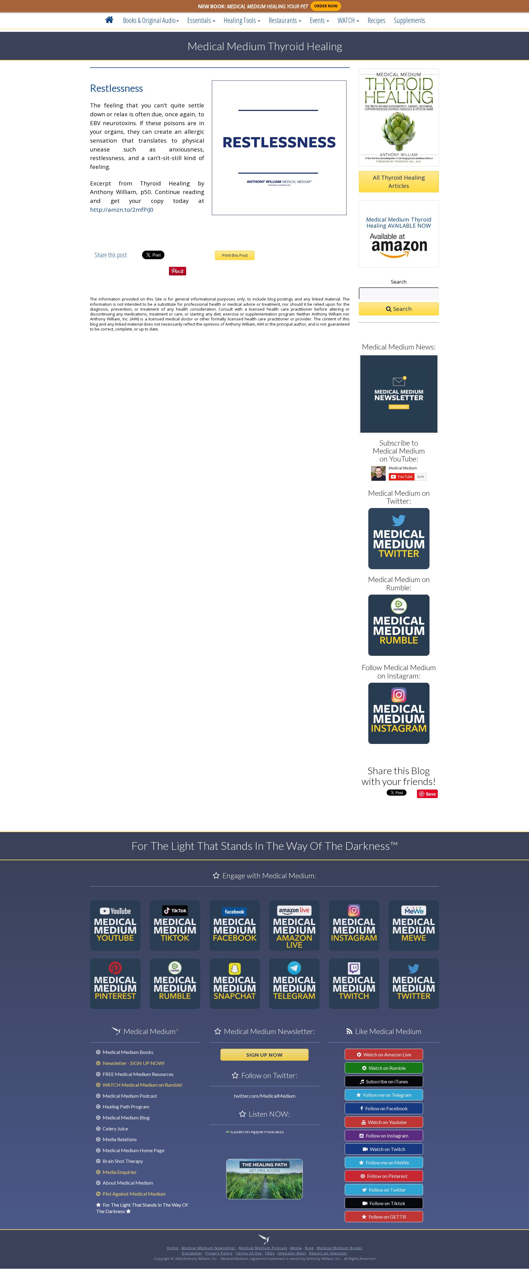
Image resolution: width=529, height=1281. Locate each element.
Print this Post (235, 255)
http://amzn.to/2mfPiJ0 (121, 209)
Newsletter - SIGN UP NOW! (133, 1063)
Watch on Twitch (387, 1149)
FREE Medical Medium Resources (138, 1074)
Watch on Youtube (387, 1122)
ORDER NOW (326, 6)
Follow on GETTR (387, 1216)
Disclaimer (192, 1253)
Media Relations (119, 1139)
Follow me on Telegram (386, 1095)
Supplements (409, 20)
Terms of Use (249, 1253)
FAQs (270, 1253)
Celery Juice (115, 1128)
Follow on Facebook (386, 1108)
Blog (309, 1248)
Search (399, 281)
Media (296, 1248)
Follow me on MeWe (387, 1162)
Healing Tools (240, 20)
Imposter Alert (292, 1253)
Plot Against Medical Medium (134, 1194)
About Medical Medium (127, 1183)
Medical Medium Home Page (133, 1150)
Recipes (376, 20)
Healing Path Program (125, 1106)
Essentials (199, 20)
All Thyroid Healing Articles (399, 181)
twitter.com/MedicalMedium (264, 1096)
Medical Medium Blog (126, 1117)
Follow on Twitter (387, 1190)
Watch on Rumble (387, 1068)
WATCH (347, 20)
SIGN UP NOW (264, 1055)
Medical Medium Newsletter (209, 1248)
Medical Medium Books (127, 1052)
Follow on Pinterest (386, 1176)
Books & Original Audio (149, 20)
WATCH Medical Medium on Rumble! (142, 1085)
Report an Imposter (328, 1253)
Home (172, 1248)
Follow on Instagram (386, 1135)
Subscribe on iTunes (386, 1081)
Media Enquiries (119, 1172)
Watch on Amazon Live (386, 1054)
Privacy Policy (219, 1253)
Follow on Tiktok (387, 1203)
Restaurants (283, 20)
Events (318, 20)
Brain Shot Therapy (122, 1161)
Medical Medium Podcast (129, 1096)
